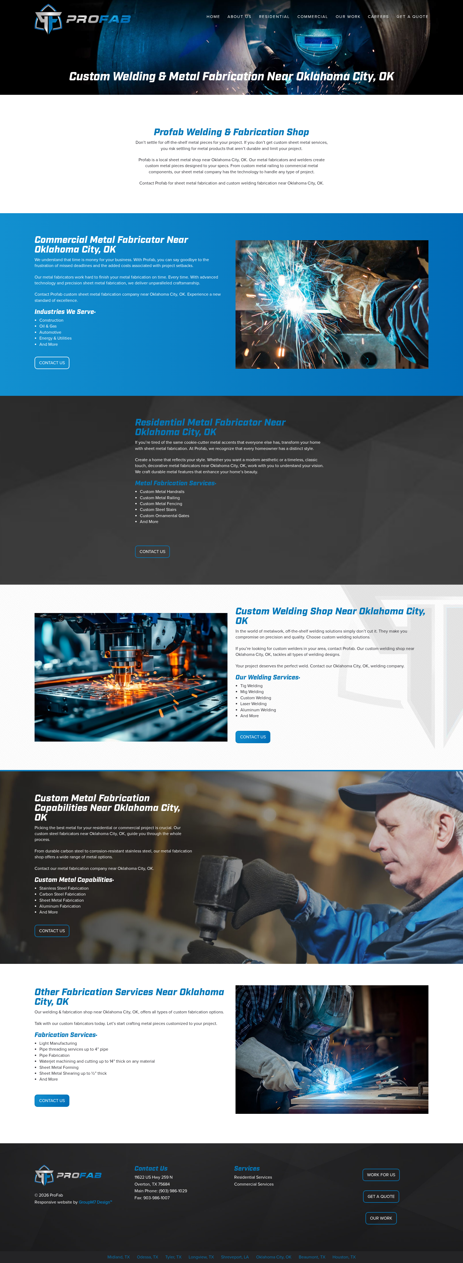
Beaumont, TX (312, 1257)
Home (213, 16)
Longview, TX (201, 1257)
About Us (239, 16)
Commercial (312, 16)
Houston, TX (344, 1257)
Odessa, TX (147, 1257)
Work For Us (381, 1175)
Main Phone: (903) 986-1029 (161, 1191)
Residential (274, 16)
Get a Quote (413, 16)
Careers (378, 16)
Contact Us (52, 363)
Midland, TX (118, 1257)
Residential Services (253, 1177)
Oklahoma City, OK (274, 1257)
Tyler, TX (173, 1257)
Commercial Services (254, 1184)
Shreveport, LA (235, 1257)
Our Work (348, 16)
